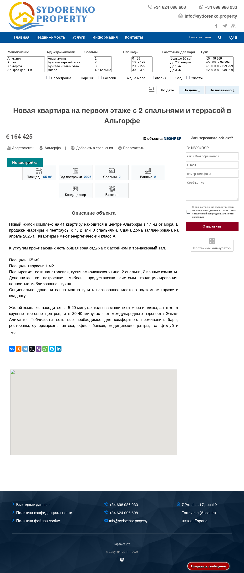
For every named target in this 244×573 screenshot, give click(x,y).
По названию (221, 89)
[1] (103, 59)
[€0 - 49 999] (219, 59)
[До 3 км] (181, 70)
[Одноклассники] (18, 349)
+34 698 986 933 (221, 7)
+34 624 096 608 (169, 7)
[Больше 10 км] (181, 59)
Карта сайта (122, 544)
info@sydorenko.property (211, 16)
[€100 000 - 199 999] (219, 66)
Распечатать (133, 148)
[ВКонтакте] (12, 349)
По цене (190, 89)
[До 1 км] (181, 66)
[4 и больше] (103, 70)
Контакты (134, 37)
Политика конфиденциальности (44, 512)
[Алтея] (26, 62)
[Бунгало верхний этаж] (64, 62)
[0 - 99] (142, 59)
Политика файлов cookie (38, 520)
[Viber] (38, 349)
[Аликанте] (26, 59)
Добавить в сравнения (94, 148)
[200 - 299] (142, 66)
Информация (105, 37)
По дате (167, 89)
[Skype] (52, 349)
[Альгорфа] (26, 66)
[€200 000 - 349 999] (219, 70)
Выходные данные (33, 504)
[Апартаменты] (64, 59)
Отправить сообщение (208, 566)
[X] (32, 349)
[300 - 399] (142, 70)
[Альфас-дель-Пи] (26, 70)
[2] (103, 62)
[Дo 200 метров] (181, 62)
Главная (21, 37)
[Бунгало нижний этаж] (64, 66)
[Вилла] (64, 70)
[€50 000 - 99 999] (219, 62)
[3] (103, 66)
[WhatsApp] (45, 349)
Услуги (78, 37)
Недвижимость (50, 37)
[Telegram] (25, 349)
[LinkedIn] (58, 349)
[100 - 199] (142, 62)
